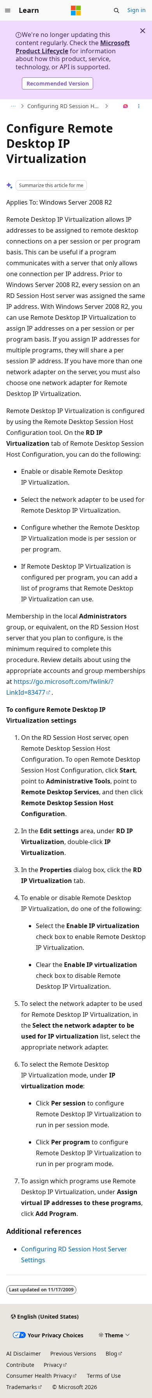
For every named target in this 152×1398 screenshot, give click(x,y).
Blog (111, 1353)
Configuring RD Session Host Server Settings (65, 106)
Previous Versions (73, 1353)
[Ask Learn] (125, 106)
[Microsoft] (76, 10)
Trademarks (21, 1387)
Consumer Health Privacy (39, 1375)
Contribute (20, 1364)
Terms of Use (104, 1375)
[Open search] (116, 11)
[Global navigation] (8, 11)
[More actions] (139, 106)
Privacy (53, 1364)
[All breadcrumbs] (13, 106)
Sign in (136, 10)
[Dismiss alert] (142, 31)
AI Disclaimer (23, 1353)
